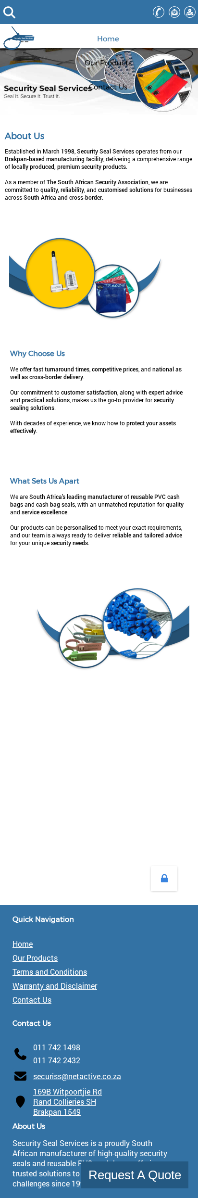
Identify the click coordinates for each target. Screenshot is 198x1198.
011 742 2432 (56, 1060)
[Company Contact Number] (20, 1053)
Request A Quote (134, 1175)
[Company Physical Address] (20, 1101)
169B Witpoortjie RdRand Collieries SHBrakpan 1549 (67, 1101)
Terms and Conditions (49, 972)
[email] (174, 12)
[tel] (158, 12)
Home (22, 944)
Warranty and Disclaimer (54, 986)
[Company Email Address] (20, 1076)
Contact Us (31, 999)
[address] (190, 12)
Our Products (35, 958)
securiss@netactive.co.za (77, 1076)
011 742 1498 (56, 1047)
